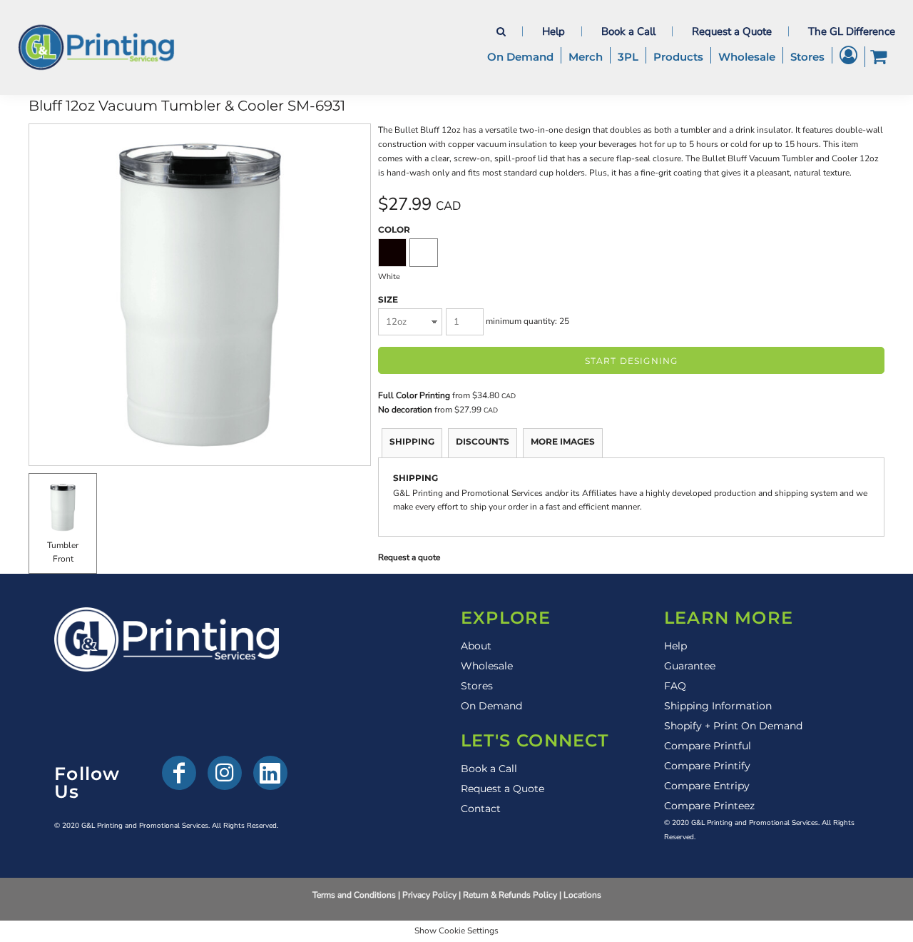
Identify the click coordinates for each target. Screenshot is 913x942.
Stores (477, 685)
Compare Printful (707, 745)
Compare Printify (707, 765)
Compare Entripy (707, 785)
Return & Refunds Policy (510, 895)
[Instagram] (225, 773)
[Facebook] (179, 773)
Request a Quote (732, 31)
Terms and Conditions (354, 895)
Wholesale (487, 665)
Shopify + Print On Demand (733, 725)
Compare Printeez (709, 805)
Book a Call (628, 31)
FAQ (675, 685)
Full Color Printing (414, 395)
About (476, 645)
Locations (582, 895)
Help (553, 31)
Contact (481, 808)
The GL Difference (851, 31)
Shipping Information (718, 705)
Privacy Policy (429, 895)
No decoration (405, 409)
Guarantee (689, 665)
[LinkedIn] (270, 773)
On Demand (491, 705)
